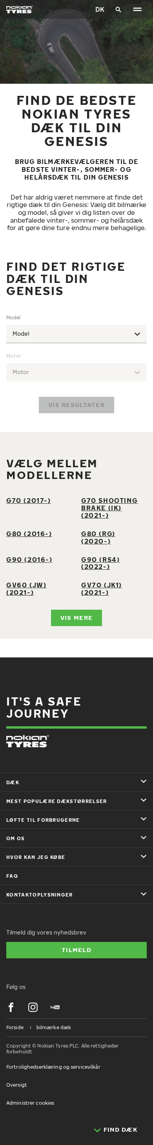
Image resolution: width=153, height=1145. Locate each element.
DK (99, 9)
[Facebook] (11, 1007)
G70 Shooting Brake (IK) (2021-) (109, 508)
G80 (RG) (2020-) (98, 537)
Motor (13, 356)
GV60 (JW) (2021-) (26, 588)
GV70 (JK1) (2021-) (101, 588)
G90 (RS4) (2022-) (100, 563)
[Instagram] (33, 1007)
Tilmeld (76, 949)
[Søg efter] (118, 9)
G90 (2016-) (29, 559)
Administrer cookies (30, 1103)
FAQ (12, 876)
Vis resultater (76, 404)
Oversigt (16, 1085)
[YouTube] (55, 1007)
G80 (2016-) (29, 534)
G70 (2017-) (28, 500)
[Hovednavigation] (137, 9)
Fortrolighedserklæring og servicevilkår (53, 1067)
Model (13, 317)
